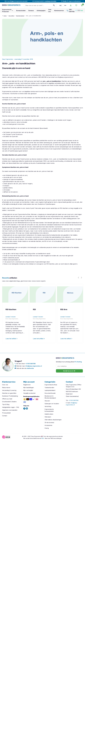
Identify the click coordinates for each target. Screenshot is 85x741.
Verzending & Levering (9, 390)
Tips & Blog (11, 15)
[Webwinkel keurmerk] (6, 438)
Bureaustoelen (21, 10)
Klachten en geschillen (9, 393)
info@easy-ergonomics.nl (33, 366)
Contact (4, 416)
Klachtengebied (20, 15)
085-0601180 (71, 10)
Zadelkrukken (49, 414)
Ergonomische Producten (6, 10)
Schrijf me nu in (69, 371)
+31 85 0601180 (30, 363)
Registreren (27, 385)
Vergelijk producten (29, 393)
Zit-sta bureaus (49, 422)
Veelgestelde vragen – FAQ (10, 407)
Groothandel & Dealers (9, 401)
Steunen (47, 401)
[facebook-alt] (24, 408)
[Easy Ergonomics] (11, 5)
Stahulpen (48, 417)
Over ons (49, 10)
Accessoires (48, 425)
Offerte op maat (7, 399)
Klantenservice (59, 10)
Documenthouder (50, 393)
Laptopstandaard (50, 390)
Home (5, 15)
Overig (47, 428)
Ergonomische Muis (51, 385)
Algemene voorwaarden (9, 410)
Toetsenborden (49, 387)
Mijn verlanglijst (28, 390)
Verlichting (48, 406)
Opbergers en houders (52, 403)
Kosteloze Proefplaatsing (10, 396)
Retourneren (6, 387)
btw (65, 5)
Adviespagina (41, 10)
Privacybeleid (6, 413)
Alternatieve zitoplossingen (53, 420)
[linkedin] (27, 408)
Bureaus (31, 10)
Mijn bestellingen (28, 387)
